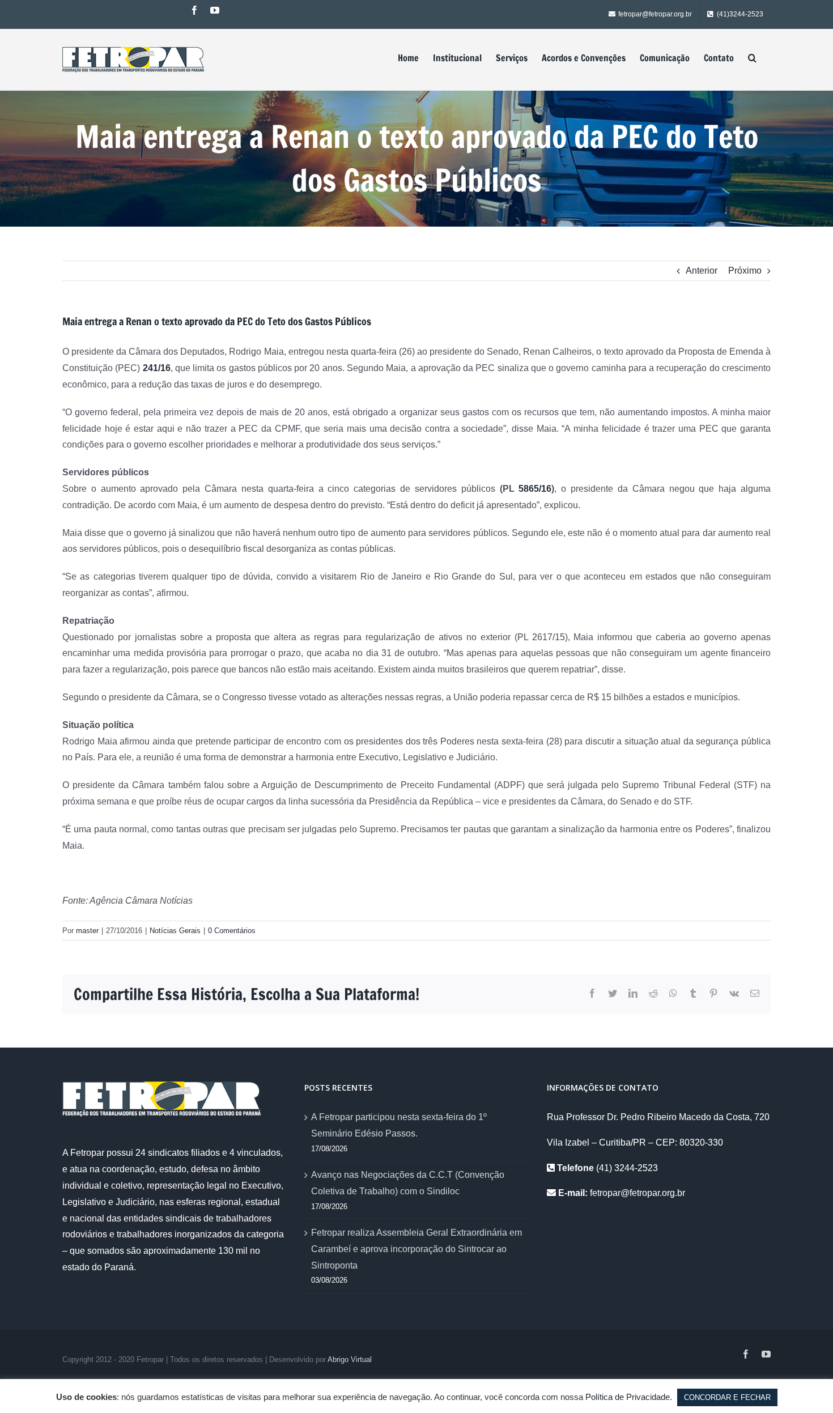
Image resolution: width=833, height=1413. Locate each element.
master (87, 930)
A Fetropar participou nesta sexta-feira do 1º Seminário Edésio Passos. (399, 1125)
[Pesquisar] (752, 57)
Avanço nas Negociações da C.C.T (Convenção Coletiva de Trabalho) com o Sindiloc (407, 1183)
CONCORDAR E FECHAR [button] (727, 1397)
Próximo (745, 270)
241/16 (157, 368)
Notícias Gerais (175, 930)
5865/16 (534, 488)
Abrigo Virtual (350, 1359)
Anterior (701, 270)
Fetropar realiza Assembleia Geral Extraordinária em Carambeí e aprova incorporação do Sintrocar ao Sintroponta (416, 1249)
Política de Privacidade (627, 1397)
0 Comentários (232, 930)
